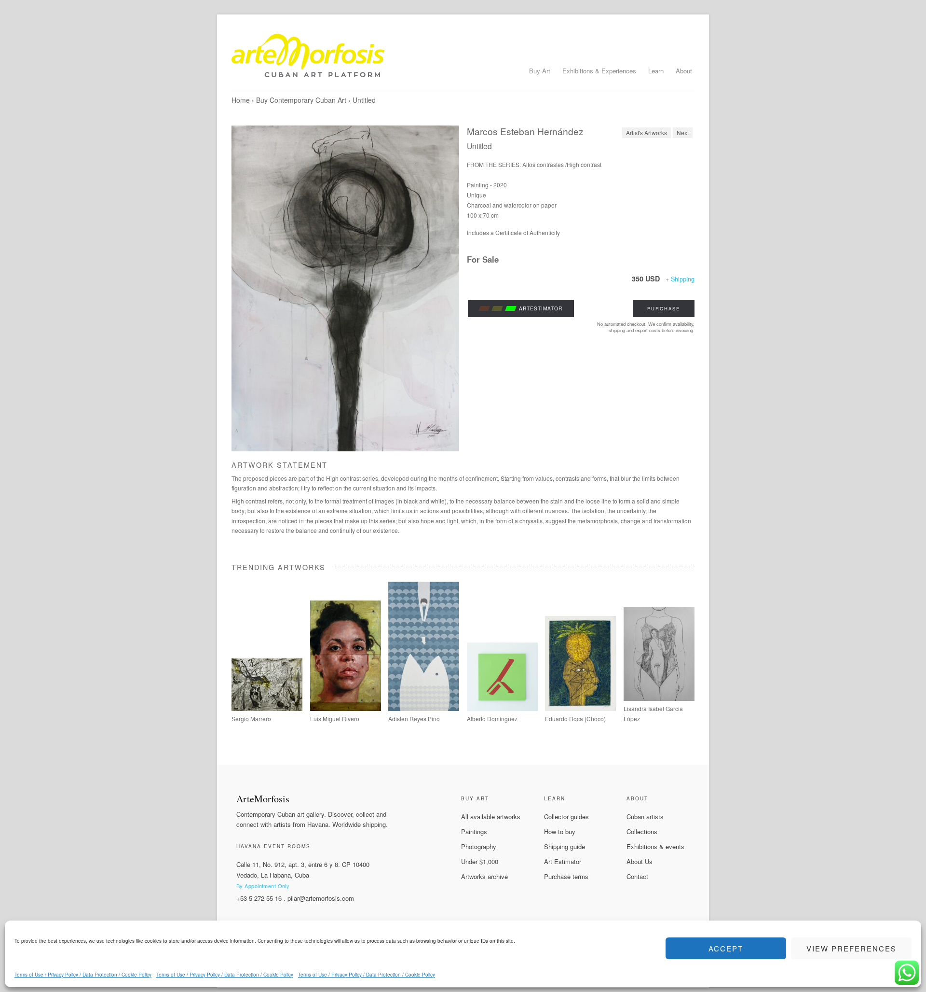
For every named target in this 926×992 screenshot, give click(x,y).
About (684, 70)
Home (241, 100)
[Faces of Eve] (659, 698)
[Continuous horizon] (345, 708)
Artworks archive (484, 876)
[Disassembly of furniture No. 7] (502, 708)
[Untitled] (345, 288)
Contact (637, 876)
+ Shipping (680, 279)
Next (683, 132)
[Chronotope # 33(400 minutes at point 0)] (267, 708)
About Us (639, 861)
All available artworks (490, 816)
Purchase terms (566, 876)
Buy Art (539, 70)
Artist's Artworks (646, 132)
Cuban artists (645, 816)
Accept (725, 948)
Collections (641, 831)
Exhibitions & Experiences (599, 70)
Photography (478, 846)
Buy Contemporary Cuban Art (301, 100)
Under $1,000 (479, 861)
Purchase (663, 308)
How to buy (559, 831)
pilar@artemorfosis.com (320, 898)
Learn (656, 70)
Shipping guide (564, 846)
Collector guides (566, 816)
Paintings (474, 831)
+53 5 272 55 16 (259, 898)
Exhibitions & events (655, 846)
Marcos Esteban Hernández (525, 131)
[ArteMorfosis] (463, 59)
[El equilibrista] (580, 708)
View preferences (851, 948)
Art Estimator (562, 861)
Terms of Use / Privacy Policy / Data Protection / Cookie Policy (82, 974)
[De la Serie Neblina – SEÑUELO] (423, 708)
